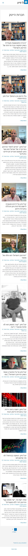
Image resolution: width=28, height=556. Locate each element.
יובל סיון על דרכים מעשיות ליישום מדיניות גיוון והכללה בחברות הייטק (16, 206)
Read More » (23, 70)
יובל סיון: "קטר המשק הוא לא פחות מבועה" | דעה (14, 325)
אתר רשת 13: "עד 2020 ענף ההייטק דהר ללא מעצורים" (15, 501)
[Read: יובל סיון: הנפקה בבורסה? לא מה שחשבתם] (14, 445)
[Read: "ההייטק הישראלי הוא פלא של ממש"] (14, 243)
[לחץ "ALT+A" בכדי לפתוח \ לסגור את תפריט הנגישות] (26, 2)
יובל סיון (21, 2)
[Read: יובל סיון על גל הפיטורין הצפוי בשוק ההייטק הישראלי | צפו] (14, 362)
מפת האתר (14, 549)
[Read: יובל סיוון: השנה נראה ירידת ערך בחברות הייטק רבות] (14, 399)
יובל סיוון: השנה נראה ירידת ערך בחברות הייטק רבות (15, 410)
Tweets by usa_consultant (19, 542)
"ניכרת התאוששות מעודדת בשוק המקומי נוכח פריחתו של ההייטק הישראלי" (14, 45)
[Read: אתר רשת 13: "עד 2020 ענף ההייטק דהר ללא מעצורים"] (14, 490)
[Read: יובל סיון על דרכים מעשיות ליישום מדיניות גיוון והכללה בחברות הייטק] (14, 192)
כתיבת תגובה (23, 50)
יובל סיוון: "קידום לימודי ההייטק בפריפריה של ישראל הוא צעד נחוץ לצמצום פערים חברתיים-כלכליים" (14, 150)
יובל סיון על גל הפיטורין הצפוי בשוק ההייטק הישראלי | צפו (14, 373)
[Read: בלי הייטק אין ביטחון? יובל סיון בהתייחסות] (14, 84)
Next (14, 532)
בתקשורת (17, 504)
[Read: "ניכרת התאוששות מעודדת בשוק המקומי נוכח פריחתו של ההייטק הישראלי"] (14, 31)
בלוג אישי (17, 50)
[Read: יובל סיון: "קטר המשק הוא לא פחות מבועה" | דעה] (14, 303)
